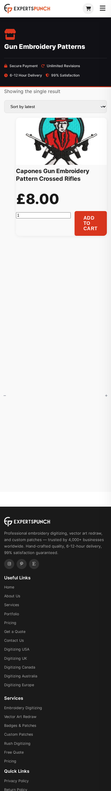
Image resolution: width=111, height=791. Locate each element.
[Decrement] (4, 395)
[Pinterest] (22, 564)
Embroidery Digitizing (23, 708)
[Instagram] (9, 564)
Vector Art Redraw (20, 716)
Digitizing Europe (19, 685)
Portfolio (11, 614)
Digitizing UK (15, 658)
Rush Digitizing (17, 743)
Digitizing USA (16, 649)
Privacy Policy (16, 781)
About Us (12, 596)
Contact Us (14, 640)
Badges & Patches (20, 725)
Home (9, 587)
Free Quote (14, 752)
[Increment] (106, 395)
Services (11, 605)
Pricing (10, 623)
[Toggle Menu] (102, 8)
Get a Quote (14, 631)
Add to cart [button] (90, 223)
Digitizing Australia (20, 676)
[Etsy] (34, 564)
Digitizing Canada (19, 667)
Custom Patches (18, 734)
